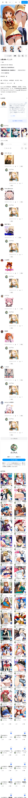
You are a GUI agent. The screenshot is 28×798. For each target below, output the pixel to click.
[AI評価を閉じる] (26, 103)
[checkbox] (4, 148)
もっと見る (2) (14, 438)
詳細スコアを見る (18, 120)
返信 (22, 166)
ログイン (25, 2)
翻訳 (1, 94)
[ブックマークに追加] (19, 55)
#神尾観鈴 (11, 80)
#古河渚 (17, 80)
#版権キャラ (3, 83)
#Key (21, 80)
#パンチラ (9, 83)
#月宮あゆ (5, 80)
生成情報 (3, 98)
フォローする (14, 460)
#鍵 (1, 80)
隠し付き (7, 148)
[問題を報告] (18, 166)
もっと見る (13, 115)
